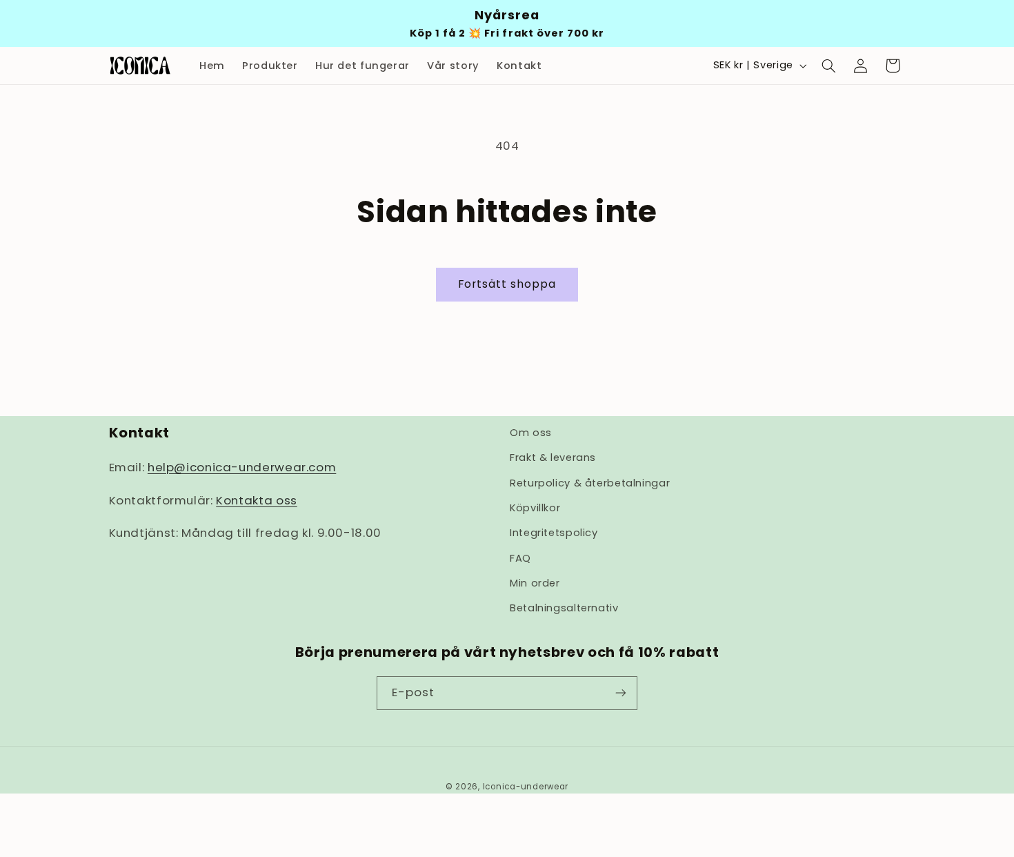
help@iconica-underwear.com (242, 468)
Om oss (531, 433)
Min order (535, 584)
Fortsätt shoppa (507, 284)
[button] (828, 65)
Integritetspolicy (554, 533)
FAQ (520, 558)
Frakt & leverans (553, 458)
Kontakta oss (256, 500)
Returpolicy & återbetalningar (590, 483)
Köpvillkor (535, 508)
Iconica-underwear (526, 785)
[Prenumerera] (621, 692)
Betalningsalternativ (564, 608)
